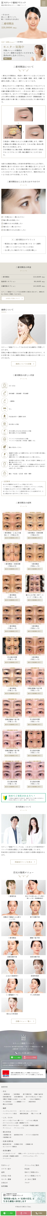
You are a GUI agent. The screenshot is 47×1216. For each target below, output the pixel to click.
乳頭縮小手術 (18, 1144)
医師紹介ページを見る (23, 862)
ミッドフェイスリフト (10, 1111)
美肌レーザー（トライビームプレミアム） (31, 1153)
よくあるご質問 (30, 1179)
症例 (3, 1172)
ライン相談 (16, 1057)
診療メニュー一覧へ (23, 1021)
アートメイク (7, 1158)
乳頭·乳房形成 (8, 1141)
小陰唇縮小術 (7, 1135)
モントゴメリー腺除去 (10, 1146)
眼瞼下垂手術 (39, 1094)
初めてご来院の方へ (32, 1172)
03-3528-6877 (25, 1052)
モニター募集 (6, 1179)
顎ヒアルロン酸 (36, 1113)
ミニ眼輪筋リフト (19, 1102)
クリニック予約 (31, 1057)
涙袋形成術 (32, 1102)
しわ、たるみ (8, 1117)
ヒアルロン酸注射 (32, 1120)
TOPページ (5, 1165)
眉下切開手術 (27, 1094)
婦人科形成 (7, 1132)
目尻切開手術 (18, 1097)
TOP (2, 42)
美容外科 (4, 1087)
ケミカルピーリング (9, 1153)
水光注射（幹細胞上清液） (31, 1125)
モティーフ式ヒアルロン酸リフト (13, 1120)
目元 (4, 1091)
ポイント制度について (33, 1176)
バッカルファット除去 (10, 1113)
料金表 (27, 1169)
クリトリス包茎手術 (32, 1135)
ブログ (27, 1183)
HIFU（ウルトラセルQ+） (11, 1125)
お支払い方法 (6, 1176)
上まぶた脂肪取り (35, 1099)
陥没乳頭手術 (7, 1144)
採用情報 (4, 1186)
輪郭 (4, 1108)
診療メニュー (10, 42)
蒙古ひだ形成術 (8, 1104)
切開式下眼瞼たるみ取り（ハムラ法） (15, 1099)
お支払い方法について (13, 298)
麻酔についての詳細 (23, 364)
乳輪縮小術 (29, 1144)
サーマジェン (7, 1128)
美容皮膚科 (7, 1150)
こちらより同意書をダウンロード (12, 1065)
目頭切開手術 (7, 1097)
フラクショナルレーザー (30, 1156)
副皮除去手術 (18, 1135)
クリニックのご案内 (32, 1165)
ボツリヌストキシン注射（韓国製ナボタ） (16, 1123)
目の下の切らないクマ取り (34, 1097)
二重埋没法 (6, 1094)
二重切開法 (16, 1094)
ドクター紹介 (6, 1169)
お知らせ (4, 1183)
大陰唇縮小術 (7, 1137)
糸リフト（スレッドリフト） (29, 1111)
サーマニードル (19, 1128)
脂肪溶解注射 (24, 1113)
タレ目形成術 (7, 1102)
